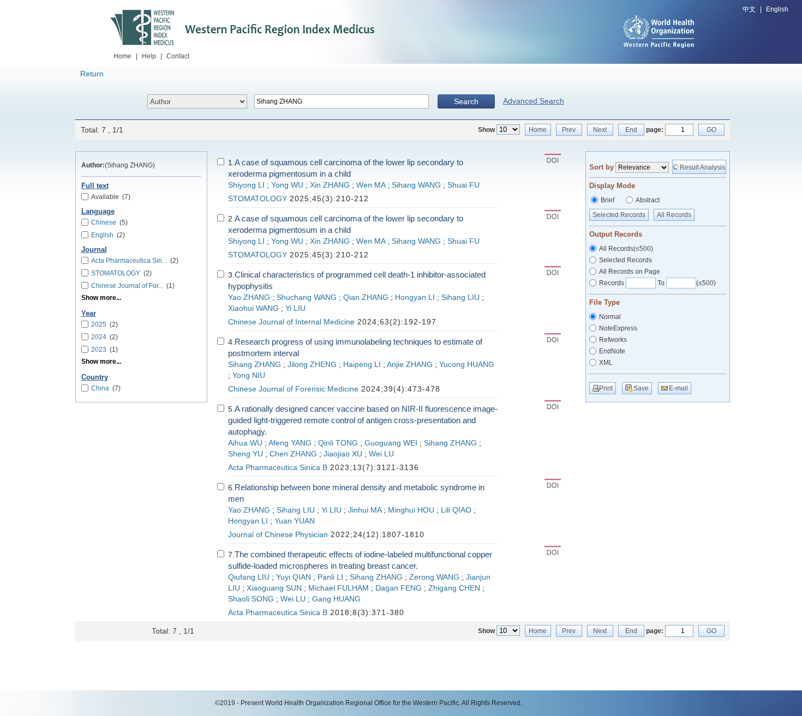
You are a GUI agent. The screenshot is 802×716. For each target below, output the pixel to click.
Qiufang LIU (249, 577)
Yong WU (287, 185)
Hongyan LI (415, 297)
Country (94, 377)
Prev (569, 130)
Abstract (648, 200)
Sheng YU (245, 454)
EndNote (612, 351)
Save (641, 388)
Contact (177, 56)
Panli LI (330, 577)
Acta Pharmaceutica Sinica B (277, 468)
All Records (674, 215)
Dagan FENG (398, 588)
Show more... (101, 298)
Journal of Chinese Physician (278, 535)
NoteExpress (618, 328)
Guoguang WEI (390, 443)
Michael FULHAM (338, 588)
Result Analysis (702, 167)
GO (711, 130)
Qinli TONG (338, 443)
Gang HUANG (336, 599)
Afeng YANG (290, 443)
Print (606, 388)
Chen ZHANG (293, 454)
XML (606, 362)
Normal (610, 317)
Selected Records (618, 215)
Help (149, 56)
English (777, 9)
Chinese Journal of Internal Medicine (291, 322)
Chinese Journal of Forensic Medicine (293, 389)
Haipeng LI (362, 364)
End (631, 130)
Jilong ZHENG (312, 364)
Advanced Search (533, 101)
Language (98, 211)
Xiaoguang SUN (274, 588)
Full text (95, 186)
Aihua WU (245, 443)
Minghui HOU (411, 510)
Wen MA (370, 185)
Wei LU (381, 454)
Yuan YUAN (294, 521)
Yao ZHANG (249, 297)
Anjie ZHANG (410, 364)
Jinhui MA (364, 510)
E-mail (678, 388)
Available (110, 197)
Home (122, 56)
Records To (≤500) (657, 283)
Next (600, 130)
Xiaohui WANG (253, 308)
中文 (749, 9)
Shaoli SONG (251, 599)
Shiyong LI (246, 185)
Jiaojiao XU (343, 454)
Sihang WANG (416, 185)
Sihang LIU (460, 297)
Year (88, 313)
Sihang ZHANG (254, 364)
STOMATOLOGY (257, 199)
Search (466, 101)
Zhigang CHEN (454, 588)
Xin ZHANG (330, 185)
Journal (94, 250)
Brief (607, 200)
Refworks (613, 340)
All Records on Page (629, 271)
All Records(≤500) (626, 248)
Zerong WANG (434, 577)
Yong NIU (248, 375)
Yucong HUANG (466, 364)
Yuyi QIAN (293, 577)
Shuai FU (463, 185)
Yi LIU (295, 308)
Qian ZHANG (365, 297)
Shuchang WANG (307, 297)
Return (92, 73)
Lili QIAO (456, 510)
